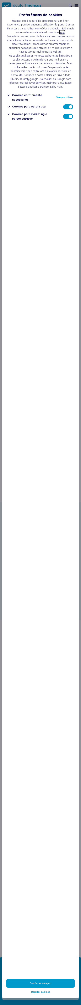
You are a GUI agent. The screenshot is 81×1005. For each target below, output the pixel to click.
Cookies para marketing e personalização (29, 116)
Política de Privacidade (57, 75)
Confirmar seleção (40, 983)
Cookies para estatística (28, 106)
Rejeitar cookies (40, 992)
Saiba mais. (56, 86)
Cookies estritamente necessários (27, 97)
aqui (62, 32)
